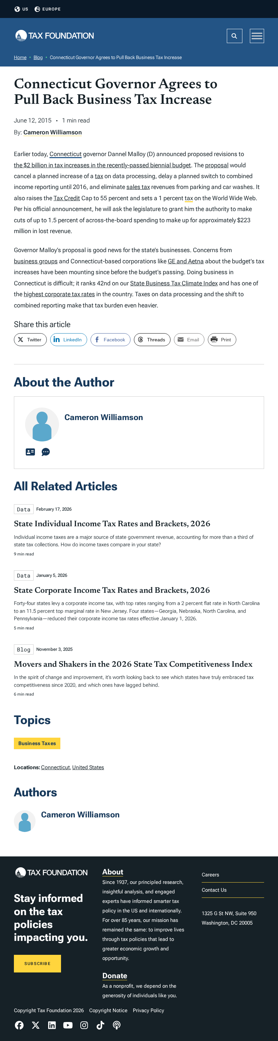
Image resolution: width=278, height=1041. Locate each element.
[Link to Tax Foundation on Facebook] (19, 1025)
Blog (38, 57)
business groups (36, 261)
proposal (217, 165)
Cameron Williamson (52, 132)
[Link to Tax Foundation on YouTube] (68, 1025)
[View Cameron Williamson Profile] (30, 452)
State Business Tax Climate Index (174, 283)
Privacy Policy (148, 1010)
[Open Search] (234, 36)
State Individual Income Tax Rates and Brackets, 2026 (112, 524)
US (25, 9)
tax (99, 175)
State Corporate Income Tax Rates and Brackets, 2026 (112, 591)
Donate (114, 975)
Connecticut (65, 153)
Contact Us (214, 890)
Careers (210, 875)
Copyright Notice (108, 1010)
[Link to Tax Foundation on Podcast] (116, 1025)
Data (24, 509)
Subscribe (37, 963)
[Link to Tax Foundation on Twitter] (35, 1025)
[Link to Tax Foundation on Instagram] (84, 1025)
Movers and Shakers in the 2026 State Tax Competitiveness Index (133, 665)
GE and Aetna (186, 261)
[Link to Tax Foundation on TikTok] (100, 1025)
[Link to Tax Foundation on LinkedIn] (51, 1025)
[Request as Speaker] (46, 452)
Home (20, 57)
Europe (51, 9)
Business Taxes (37, 743)
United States (88, 767)
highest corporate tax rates (59, 294)
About (112, 872)
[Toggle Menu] (257, 36)
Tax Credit (67, 198)
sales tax (138, 186)
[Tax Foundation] (54, 36)
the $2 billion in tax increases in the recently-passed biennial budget (102, 165)
